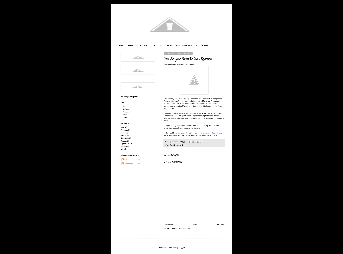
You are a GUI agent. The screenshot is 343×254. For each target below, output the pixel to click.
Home (121, 46)
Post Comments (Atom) (183, 228)
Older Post (220, 225)
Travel (169, 46)
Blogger (182, 247)
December (125, 135)
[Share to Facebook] (198, 142)
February (124, 130)
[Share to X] (195, 142)
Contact (125, 117)
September (125, 144)
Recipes (158, 46)
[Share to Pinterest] (200, 142)
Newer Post (168, 225)
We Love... (144, 46)
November (125, 138)
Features (131, 46)
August (123, 146)
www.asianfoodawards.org (211, 133)
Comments (128, 163)
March (123, 127)
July (122, 149)
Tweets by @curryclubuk (130, 97)
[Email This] (190, 142)
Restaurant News (184, 46)
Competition (202, 46)
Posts (126, 159)
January (124, 133)
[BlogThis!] (193, 142)
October (124, 141)
